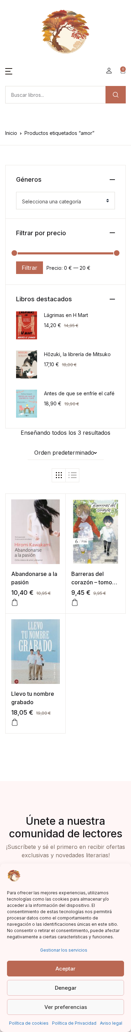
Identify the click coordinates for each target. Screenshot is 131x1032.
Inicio (11, 133)
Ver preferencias (65, 1007)
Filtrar (29, 267)
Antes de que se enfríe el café (79, 393)
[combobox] (65, 200)
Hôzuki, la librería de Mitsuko (77, 354)
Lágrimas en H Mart (66, 315)
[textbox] (62, 202)
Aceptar (65, 968)
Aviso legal (111, 1023)
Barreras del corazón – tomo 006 (91, 582)
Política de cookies (29, 1023)
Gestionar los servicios (63, 950)
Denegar (66, 987)
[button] (8, 70)
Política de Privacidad (74, 1023)
